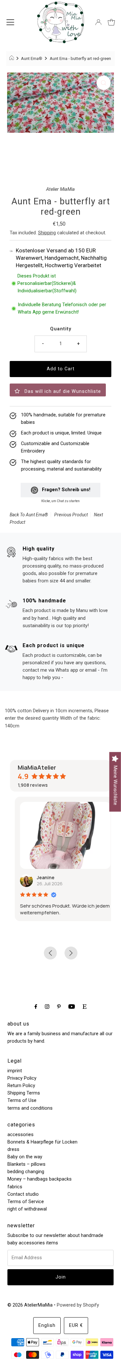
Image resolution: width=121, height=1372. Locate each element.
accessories (20, 1134)
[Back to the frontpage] (12, 58)
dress (13, 1149)
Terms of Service (25, 1201)
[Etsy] (84, 1006)
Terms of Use (21, 1100)
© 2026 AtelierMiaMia (30, 1305)
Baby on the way (24, 1157)
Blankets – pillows (26, 1164)
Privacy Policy (21, 1078)
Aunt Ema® (31, 58)
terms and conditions (30, 1108)
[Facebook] (36, 1006)
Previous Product (71, 514)
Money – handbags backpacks (39, 1179)
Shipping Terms (23, 1093)
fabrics (14, 1187)
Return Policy (21, 1085)
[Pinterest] (59, 1006)
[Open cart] (111, 22)
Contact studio (23, 1194)
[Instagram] (47, 1006)
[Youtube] (71, 1006)
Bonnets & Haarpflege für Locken (42, 1142)
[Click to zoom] (103, 83)
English (46, 1325)
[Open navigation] (10, 22)
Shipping (47, 233)
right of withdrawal (27, 1209)
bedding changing (25, 1171)
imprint (14, 1071)
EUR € (76, 1325)
